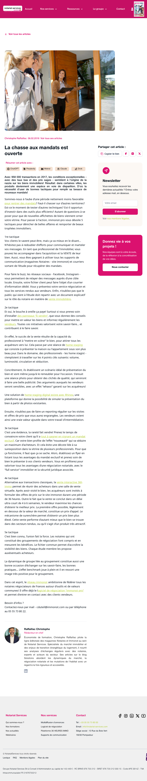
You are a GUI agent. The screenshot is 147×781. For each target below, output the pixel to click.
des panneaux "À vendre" (32, 315)
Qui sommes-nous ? (15, 723)
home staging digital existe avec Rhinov (49, 395)
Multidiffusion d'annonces (52, 723)
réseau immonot (37, 582)
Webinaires (11, 735)
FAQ (15, 758)
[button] (48, 9)
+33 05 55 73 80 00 (89, 723)
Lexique (6, 758)
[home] (13, 9)
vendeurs (10, 324)
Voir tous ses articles (51, 139)
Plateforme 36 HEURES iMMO (54, 731)
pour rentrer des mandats (20, 203)
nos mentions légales (118, 219)
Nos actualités (12, 731)
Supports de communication (54, 735)
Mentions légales (27, 758)
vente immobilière (60, 299)
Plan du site (43, 758)
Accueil (28, 9)
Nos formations (13, 727)
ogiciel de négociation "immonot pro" (61, 590)
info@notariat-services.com (95, 727)
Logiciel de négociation (51, 727)
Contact (120, 9)
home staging (74, 345)
